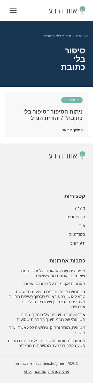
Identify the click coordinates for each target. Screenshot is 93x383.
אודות (28, 371)
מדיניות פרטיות (58, 371)
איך (82, 226)
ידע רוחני (77, 243)
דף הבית (81, 36)
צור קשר (40, 371)
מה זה (80, 208)
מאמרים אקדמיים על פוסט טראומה (54, 284)
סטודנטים (76, 234)
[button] (13, 11)
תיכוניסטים (72, 100)
